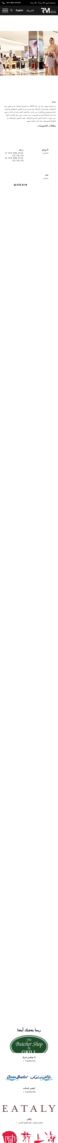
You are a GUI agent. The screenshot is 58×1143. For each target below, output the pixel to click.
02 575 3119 (20, 185)
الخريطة (30, 10)
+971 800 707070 (13, 3)
